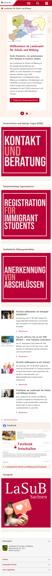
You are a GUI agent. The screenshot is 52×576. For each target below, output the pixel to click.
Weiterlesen (23, 331)
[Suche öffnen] (37, 3)
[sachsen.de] (6, 2)
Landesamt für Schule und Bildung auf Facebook (26, 467)
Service (5, 559)
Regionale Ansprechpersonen (25, 100)
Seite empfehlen (9, 570)
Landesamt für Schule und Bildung (21, 546)
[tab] (26, 541)
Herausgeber (7, 541)
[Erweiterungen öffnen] (46, 3)
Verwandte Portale (10, 565)
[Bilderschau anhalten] (22, 113)
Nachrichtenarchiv (10, 420)
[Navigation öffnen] (28, 3)
